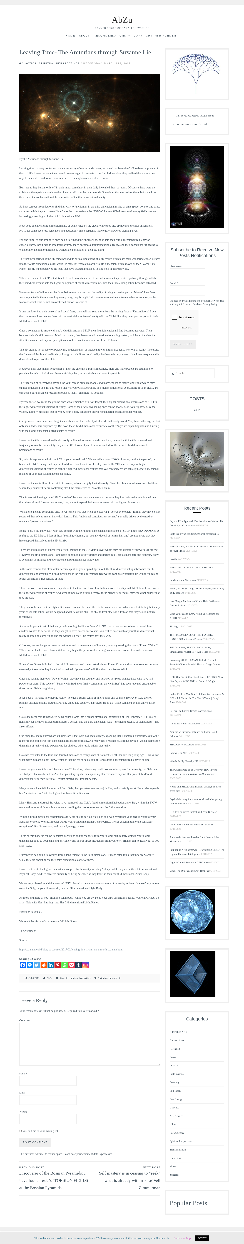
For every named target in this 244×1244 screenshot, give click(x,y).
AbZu (122, 20)
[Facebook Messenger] (30, 965)
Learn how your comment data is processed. (88, 1153)
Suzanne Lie (115, 978)
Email (23, 1092)
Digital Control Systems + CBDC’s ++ (189, 862)
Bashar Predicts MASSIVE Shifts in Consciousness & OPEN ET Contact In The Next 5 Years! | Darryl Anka (197, 698)
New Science (176, 1116)
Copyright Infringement (156, 35)
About (84, 35)
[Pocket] (71, 965)
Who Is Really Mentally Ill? (184, 761)
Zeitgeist (174, 1174)
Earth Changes (177, 1074)
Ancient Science (178, 1040)
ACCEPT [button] (202, 1238)
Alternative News (178, 1032)
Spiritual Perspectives (59, 63)
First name (175, 266)
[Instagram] (85, 965)
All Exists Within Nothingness (185, 723)
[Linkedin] (51, 965)
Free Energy (176, 1099)
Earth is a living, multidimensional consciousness (194, 534)
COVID (174, 1065)
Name (23, 1073)
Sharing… (175, 626)
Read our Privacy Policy (205, 304)
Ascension (175, 1049)
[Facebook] (23, 965)
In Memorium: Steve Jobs (183, 580)
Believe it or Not (178, 753)
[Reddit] (44, 965)
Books (173, 1057)
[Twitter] (37, 965)
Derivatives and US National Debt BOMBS (191, 824)
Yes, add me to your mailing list (40, 1130)
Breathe (173, 559)
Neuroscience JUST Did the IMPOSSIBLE (191, 567)
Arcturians (103, 978)
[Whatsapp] (64, 965)
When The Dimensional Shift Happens (189, 871)
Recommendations (110, 35)
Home (70, 35)
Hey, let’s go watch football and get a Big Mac (193, 812)
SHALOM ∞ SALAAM (182, 744)
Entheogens (175, 1091)
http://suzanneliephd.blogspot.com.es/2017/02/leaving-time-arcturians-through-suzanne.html (71, 949)
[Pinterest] (57, 965)
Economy (174, 1082)
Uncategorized (177, 1158)
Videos (173, 1166)
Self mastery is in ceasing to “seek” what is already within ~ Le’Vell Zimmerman (129, 1178)
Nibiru (173, 1124)
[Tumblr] (78, 965)
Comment (26, 1020)
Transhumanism (178, 1149)
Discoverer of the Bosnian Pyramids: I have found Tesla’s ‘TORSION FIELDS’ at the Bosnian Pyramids (54, 1178)
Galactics (28, 63)
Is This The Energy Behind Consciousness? (191, 711)
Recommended (177, 1133)
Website (23, 1111)
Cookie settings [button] (182, 1238)
